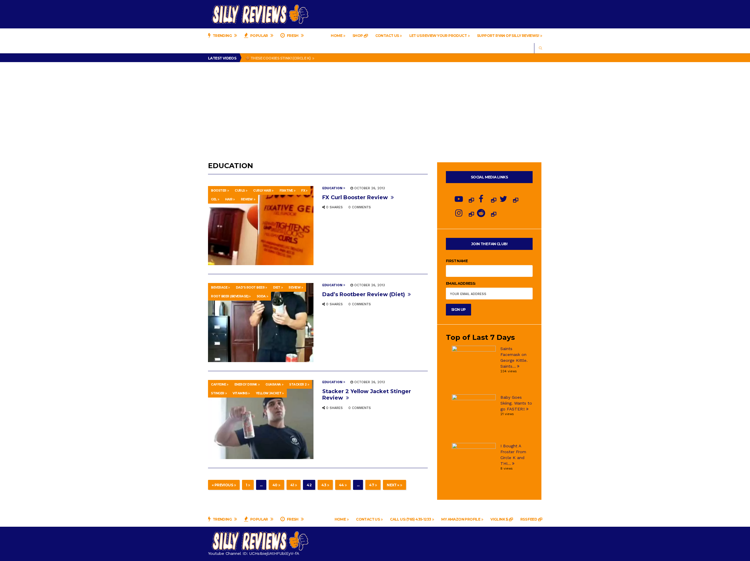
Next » (393, 485)
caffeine (218, 384)
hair (228, 199)
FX (303, 190)
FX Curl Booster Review (355, 197)
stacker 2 (298, 384)
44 (341, 485)
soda (261, 296)
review (247, 199)
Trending (222, 35)
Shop (357, 35)
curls (240, 190)
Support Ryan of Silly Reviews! (508, 35)
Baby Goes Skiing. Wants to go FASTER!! (516, 403)
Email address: (460, 283)
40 (274, 485)
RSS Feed (528, 519)
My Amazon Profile (460, 519)
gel (214, 199)
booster (218, 190)
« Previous (222, 485)
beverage (219, 287)
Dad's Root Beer (250, 287)
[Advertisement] (375, 106)
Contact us (387, 35)
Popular (259, 35)
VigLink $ (499, 519)
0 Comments (359, 207)
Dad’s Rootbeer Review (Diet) (364, 294)
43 (323, 485)
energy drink (245, 384)
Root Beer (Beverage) (229, 296)
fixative (286, 190)
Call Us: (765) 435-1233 (410, 519)
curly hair (262, 190)
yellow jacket (269, 393)
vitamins (240, 393)
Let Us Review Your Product (438, 35)
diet (276, 287)
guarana (273, 384)
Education (332, 188)
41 (292, 485)
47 (371, 485)
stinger (217, 393)
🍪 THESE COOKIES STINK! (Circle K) (278, 58)
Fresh (292, 35)
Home (336, 35)
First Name (457, 261)
